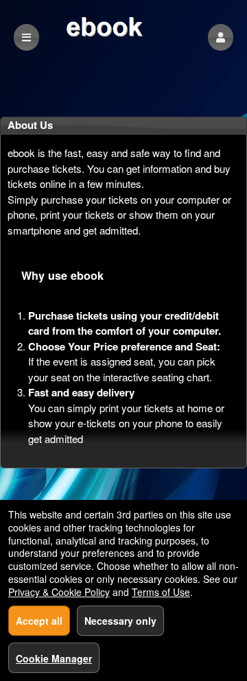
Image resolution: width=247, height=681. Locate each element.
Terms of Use (161, 592)
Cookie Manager (54, 658)
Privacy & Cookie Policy (59, 592)
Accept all (39, 621)
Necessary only (120, 621)
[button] (220, 37)
